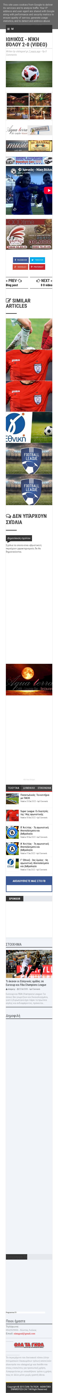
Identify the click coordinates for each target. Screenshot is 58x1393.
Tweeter (38, 260)
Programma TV (11, 1312)
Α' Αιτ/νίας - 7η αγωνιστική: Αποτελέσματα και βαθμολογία (34, 847)
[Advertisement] (29, 642)
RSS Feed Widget (29, 779)
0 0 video (46, 285)
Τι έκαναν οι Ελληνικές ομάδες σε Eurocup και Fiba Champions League (26, 983)
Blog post (12, 285)
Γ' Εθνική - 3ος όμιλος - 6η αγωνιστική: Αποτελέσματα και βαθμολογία (34, 863)
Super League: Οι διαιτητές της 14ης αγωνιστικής (34, 813)
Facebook (22, 260)
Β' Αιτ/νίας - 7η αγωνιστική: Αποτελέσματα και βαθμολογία (34, 830)
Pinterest (38, 267)
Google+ (21, 267)
